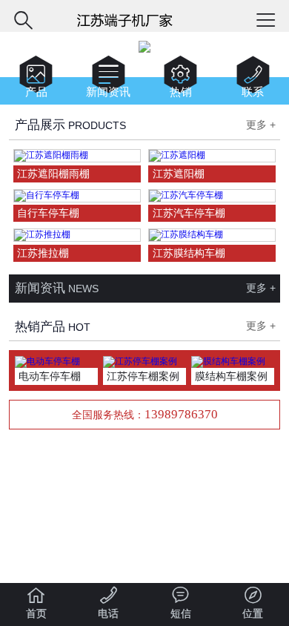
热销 (180, 80)
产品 (36, 80)
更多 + (261, 125)
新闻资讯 (108, 80)
